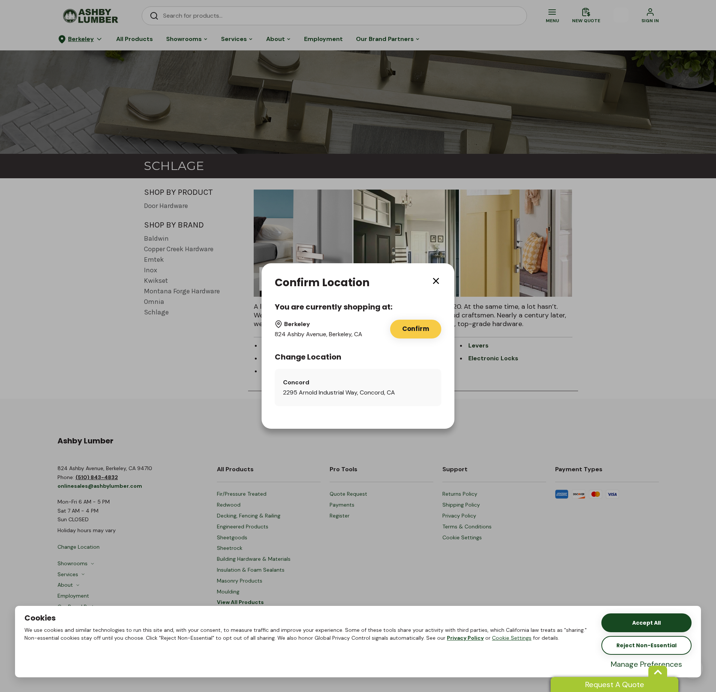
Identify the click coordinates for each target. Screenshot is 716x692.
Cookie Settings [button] (511, 637)
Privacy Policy (465, 637)
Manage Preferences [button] (646, 664)
